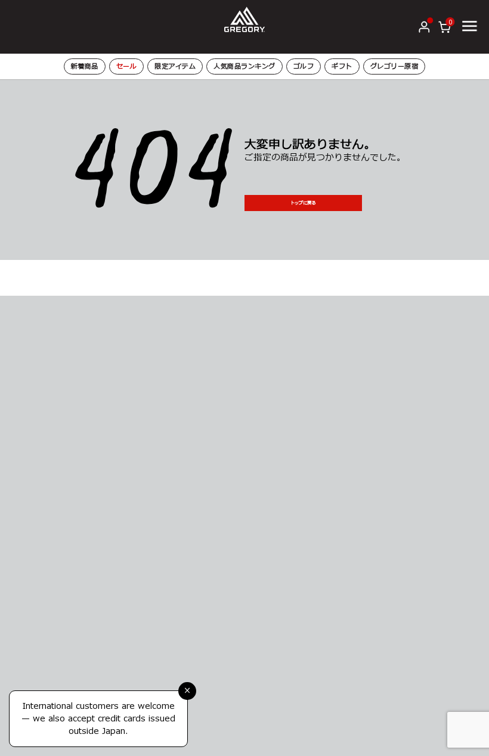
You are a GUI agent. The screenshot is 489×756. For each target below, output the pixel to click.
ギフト (342, 66)
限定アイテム (175, 66)
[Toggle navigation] (469, 26)
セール (126, 66)
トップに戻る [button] (302, 203)
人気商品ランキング (244, 66)
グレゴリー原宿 (394, 66)
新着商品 (84, 66)
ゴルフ (303, 66)
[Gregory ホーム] (244, 19)
